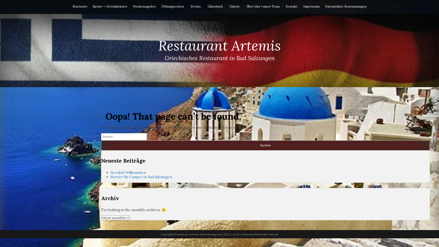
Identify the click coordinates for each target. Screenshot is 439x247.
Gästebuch (215, 6)
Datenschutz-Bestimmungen (345, 6)
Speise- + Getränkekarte (110, 6)
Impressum (311, 6)
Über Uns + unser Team (263, 6)
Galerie (235, 6)
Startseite (80, 6)
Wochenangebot (144, 6)
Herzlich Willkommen (128, 172)
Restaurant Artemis (219, 45)
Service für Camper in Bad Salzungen (141, 177)
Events (196, 6)
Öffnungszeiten (172, 6)
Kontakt (291, 6)
